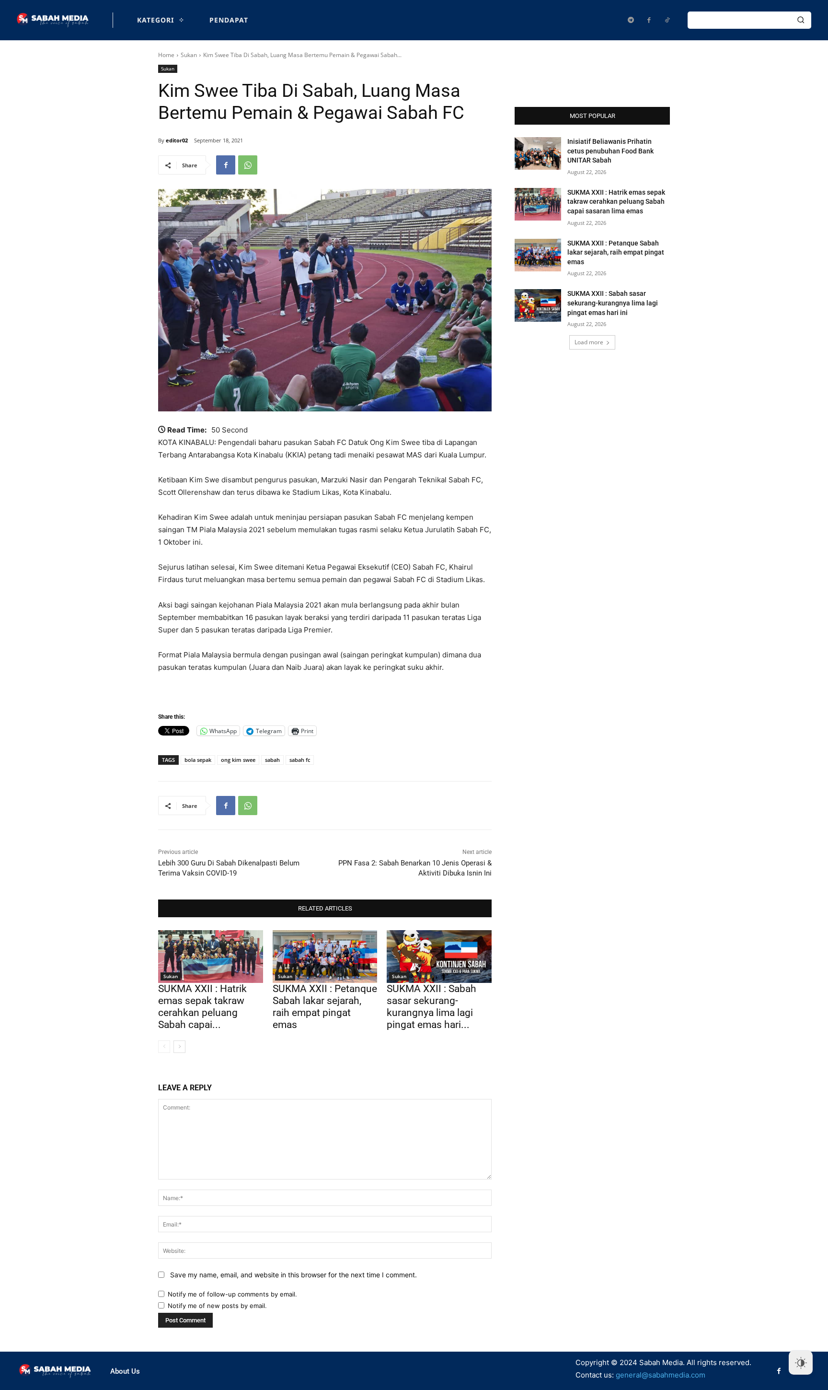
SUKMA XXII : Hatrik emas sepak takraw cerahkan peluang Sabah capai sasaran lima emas (616, 201)
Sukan (189, 55)
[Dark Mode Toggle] (801, 1363)
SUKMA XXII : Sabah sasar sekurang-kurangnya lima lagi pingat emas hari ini (612, 303)
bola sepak (197, 759)
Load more (589, 342)
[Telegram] (630, 20)
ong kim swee (238, 759)
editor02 (177, 140)
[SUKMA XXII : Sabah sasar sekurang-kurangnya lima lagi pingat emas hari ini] (439, 956)
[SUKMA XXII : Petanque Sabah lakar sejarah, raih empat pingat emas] (325, 956)
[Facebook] (649, 20)
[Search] (800, 20)
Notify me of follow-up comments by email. (232, 1294)
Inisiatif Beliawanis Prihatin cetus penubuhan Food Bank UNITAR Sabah (610, 151)
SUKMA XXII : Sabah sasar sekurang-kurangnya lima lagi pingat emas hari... (431, 1007)
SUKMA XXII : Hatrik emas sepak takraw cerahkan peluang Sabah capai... (202, 1007)
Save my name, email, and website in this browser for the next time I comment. (293, 1275)
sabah (272, 759)
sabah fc (299, 759)
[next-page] (179, 1046)
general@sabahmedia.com (660, 1374)
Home (166, 55)
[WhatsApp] (247, 165)
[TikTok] (667, 20)
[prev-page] (164, 1046)
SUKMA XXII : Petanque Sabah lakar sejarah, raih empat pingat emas (325, 1007)
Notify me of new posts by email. (217, 1305)
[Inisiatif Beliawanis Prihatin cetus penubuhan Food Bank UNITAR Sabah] (538, 153)
